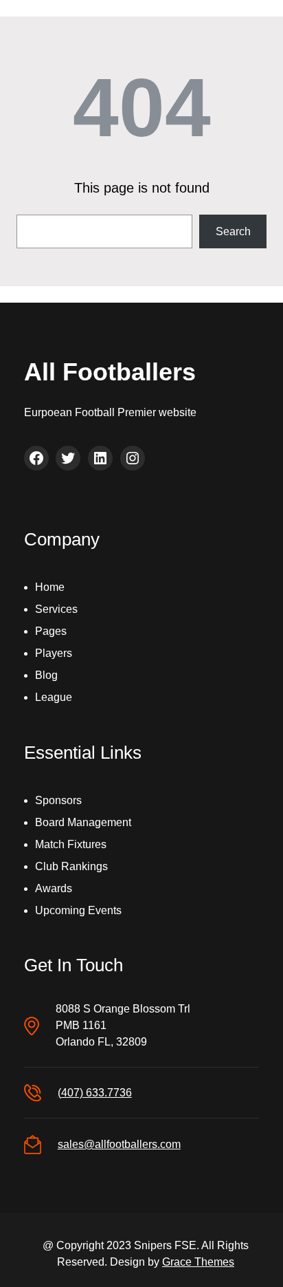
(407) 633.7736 (95, 1093)
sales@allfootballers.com (119, 1144)
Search (233, 231)
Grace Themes (198, 1262)
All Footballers (110, 372)
